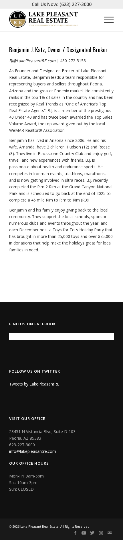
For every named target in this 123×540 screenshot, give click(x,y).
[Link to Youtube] (84, 533)
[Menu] (106, 19)
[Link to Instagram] (101, 533)
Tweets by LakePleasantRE (34, 384)
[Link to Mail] (109, 533)
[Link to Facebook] (75, 533)
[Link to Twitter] (92, 533)
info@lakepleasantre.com (32, 451)
